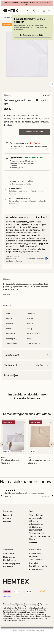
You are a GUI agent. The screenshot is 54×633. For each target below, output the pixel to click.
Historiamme (9, 557)
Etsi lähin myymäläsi (38, 566)
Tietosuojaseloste (37, 533)
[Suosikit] (38, 10)
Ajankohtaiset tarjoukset (35, 555)
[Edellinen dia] (2, 444)
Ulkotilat (7, 18)
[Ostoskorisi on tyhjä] (44, 10)
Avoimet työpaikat (11, 563)
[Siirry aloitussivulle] (10, 10)
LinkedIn (7, 521)
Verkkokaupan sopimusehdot (35, 528)
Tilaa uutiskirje (35, 559)
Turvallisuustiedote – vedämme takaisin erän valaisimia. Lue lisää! (27, 3)
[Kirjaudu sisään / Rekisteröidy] (33, 10)
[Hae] (28, 10)
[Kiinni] (49, 19)
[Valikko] (49, 10)
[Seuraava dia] (51, 444)
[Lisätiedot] (9, 463)
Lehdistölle (8, 566)
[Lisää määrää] (15, 131)
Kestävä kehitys (10, 560)
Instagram (7, 518)
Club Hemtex (9, 553)
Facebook (7, 515)
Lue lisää (8, 125)
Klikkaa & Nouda (34, 132)
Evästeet (33, 542)
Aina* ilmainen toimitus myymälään (27, 629)
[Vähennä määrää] (6, 131)
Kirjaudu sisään (35, 569)
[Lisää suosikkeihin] (51, 84)
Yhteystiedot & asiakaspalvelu (36, 516)
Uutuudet (33, 563)
